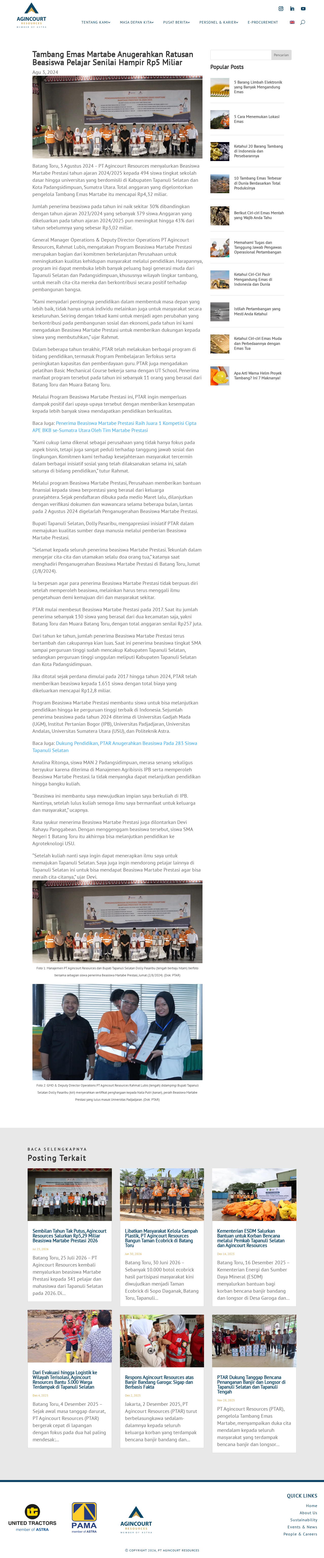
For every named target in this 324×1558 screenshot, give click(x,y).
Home (311, 1505)
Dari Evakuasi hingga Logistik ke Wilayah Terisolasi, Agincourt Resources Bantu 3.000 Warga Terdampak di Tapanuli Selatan (65, 1379)
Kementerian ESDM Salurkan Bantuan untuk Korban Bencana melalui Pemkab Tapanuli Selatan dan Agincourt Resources (251, 1238)
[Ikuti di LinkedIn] (292, 8)
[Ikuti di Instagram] (281, 8)
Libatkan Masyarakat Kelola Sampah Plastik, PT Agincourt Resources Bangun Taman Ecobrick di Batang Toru (161, 1238)
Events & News (302, 1526)
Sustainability (303, 1519)
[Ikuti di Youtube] (303, 8)
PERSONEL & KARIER (217, 22)
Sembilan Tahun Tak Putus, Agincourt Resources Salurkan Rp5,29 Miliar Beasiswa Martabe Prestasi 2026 (69, 1236)
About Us (308, 1512)
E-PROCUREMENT (263, 22)
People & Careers (300, 1533)
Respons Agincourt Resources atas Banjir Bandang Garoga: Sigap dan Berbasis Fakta (159, 1382)
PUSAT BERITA (175, 22)
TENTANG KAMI (95, 22)
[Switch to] (292, 22)
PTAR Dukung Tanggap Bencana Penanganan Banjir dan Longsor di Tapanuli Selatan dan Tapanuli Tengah (251, 1384)
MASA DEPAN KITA (136, 22)
